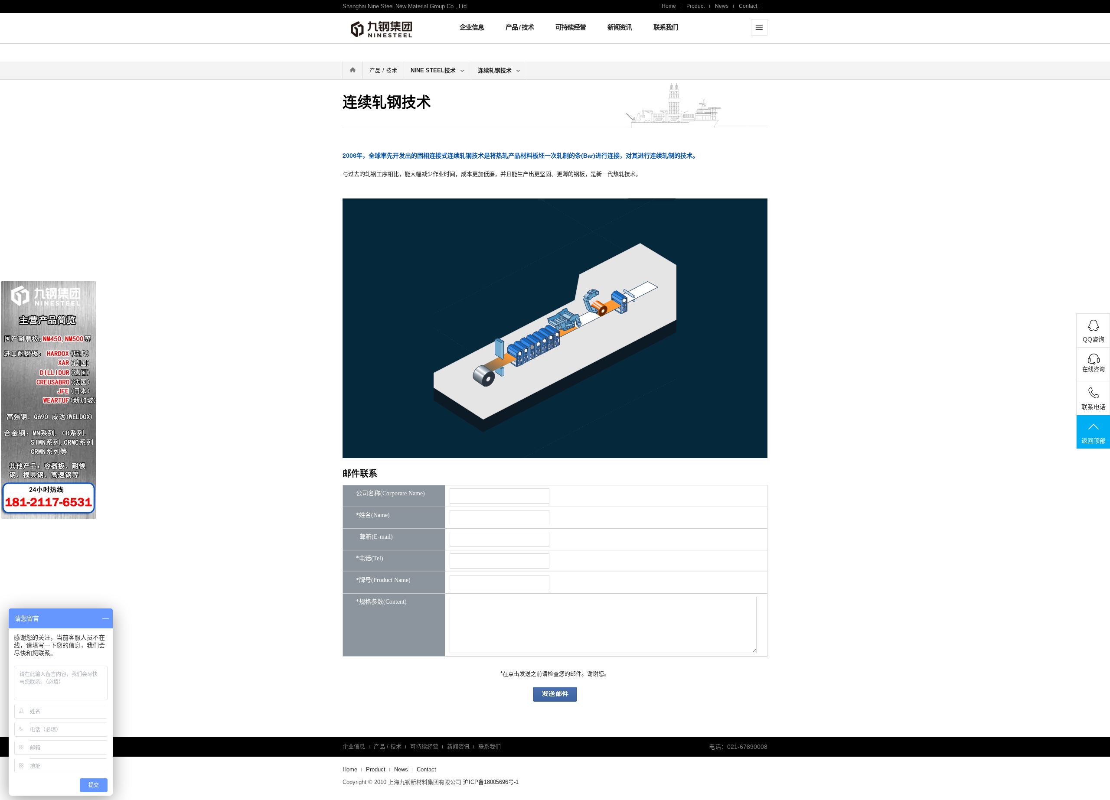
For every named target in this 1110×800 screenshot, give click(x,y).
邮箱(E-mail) (374, 537)
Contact (748, 6)
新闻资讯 (619, 27)
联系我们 (665, 27)
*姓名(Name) (373, 515)
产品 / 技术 (520, 27)
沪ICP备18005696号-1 (491, 782)
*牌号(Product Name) (383, 580)
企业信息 (472, 27)
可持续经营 (570, 27)
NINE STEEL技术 (433, 70)
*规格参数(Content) (381, 602)
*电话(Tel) (369, 559)
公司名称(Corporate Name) (390, 494)
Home (669, 6)
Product (695, 6)
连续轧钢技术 (495, 70)
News (721, 6)
